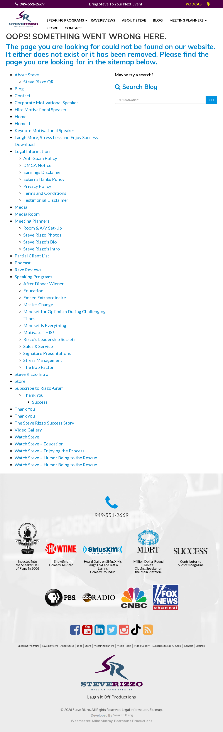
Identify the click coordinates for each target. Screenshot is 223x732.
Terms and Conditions (44, 193)
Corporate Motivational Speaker (46, 102)
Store (52, 28)
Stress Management (42, 360)
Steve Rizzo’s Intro (41, 248)
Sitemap (200, 645)
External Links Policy (43, 179)
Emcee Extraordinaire (44, 297)
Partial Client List (32, 255)
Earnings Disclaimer (42, 172)
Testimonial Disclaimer (45, 200)
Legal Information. (135, 709)
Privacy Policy (37, 186)
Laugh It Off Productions (111, 696)
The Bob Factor (38, 367)
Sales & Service (38, 346)
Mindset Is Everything (44, 325)
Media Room (27, 214)
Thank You (33, 395)
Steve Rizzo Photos (42, 234)
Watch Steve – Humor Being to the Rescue (56, 457)
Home (21, 116)
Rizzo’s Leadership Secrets (49, 339)
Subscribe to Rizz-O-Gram (166, 645)
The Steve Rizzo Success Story (44, 422)
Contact (73, 28)
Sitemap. (156, 709)
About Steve (134, 20)
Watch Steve (27, 436)
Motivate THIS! (38, 332)
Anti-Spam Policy (40, 158)
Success (39, 402)
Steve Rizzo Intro (31, 374)
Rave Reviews (103, 20)
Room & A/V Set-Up (42, 227)
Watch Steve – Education (39, 443)
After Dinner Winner (43, 283)
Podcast (23, 262)
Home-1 (23, 123)
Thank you (25, 415)
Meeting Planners (186, 20)
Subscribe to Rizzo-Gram (39, 388)
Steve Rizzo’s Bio (40, 241)
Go (211, 100)
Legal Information (32, 151)
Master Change (38, 304)
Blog (158, 20)
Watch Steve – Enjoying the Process (49, 450)
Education (33, 290)
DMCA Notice (37, 165)
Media (21, 207)
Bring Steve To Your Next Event (115, 4)
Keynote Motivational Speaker (44, 130)
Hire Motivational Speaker (41, 109)
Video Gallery (28, 429)
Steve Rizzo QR (38, 81)
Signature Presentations (47, 353)
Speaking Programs (65, 20)
